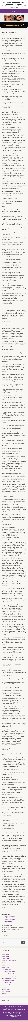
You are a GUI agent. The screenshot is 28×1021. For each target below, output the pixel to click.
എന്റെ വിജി (7, 935)
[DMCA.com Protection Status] (14, 1017)
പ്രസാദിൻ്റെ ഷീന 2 (10, 918)
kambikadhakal (15, 927)
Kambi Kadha (5, 954)
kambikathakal (6, 929)
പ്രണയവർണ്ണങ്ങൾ (7, 991)
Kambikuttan (5, 967)
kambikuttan (13, 929)
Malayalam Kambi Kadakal (9, 971)
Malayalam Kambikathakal (9, 978)
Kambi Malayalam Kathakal (9, 960)
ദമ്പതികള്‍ (4, 987)
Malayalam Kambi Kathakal (9, 976)
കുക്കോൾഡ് (5, 931)
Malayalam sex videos (12, 25)
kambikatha (22, 927)
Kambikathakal (6, 965)
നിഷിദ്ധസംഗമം (6, 989)
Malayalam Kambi (6, 969)
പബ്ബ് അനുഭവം (7, 933)
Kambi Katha (5, 956)
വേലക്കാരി (4, 993)
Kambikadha (5, 963)
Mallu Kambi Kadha (7, 982)
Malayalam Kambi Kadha (8, 974)
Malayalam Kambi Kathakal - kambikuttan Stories (14, 3)
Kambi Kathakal (8, 925)
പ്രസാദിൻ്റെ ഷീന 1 (10, 916)
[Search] (23, 942)
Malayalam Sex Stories (8, 980)
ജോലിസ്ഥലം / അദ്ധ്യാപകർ (9, 984)
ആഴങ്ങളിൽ (8, 921)
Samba (19, 929)
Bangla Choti (5, 1000)
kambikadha (7, 927)
